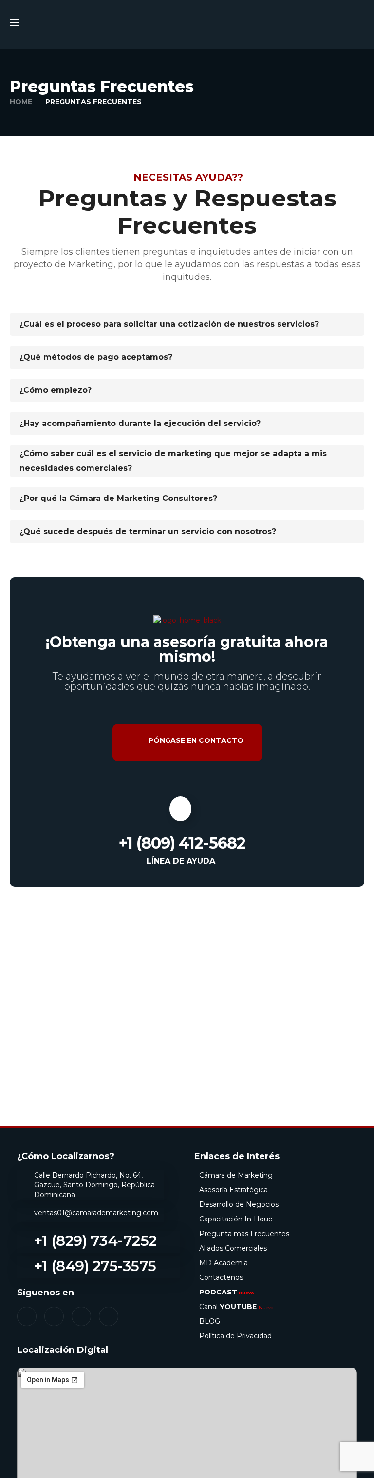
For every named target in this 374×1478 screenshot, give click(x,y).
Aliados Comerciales (233, 1248)
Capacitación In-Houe (236, 1219)
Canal (236, 1306)
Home (21, 101)
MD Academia (223, 1262)
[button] (360, 24)
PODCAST (226, 1292)
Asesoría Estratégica (233, 1189)
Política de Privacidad (235, 1335)
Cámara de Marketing (236, 1175)
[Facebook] (27, 1316)
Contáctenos (221, 1277)
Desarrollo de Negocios (239, 1204)
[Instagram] (54, 1316)
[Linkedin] (81, 1316)
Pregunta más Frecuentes (244, 1233)
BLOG (209, 1321)
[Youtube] (108, 1316)
